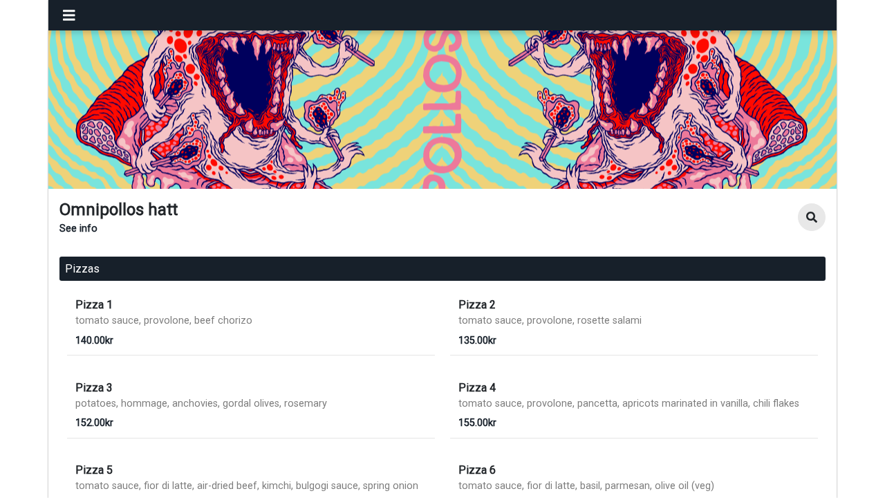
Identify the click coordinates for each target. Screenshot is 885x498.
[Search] (812, 217)
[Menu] (69, 15)
